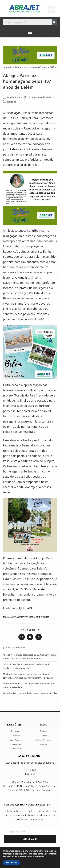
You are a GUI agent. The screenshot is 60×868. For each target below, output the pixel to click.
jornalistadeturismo (39, 617)
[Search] (54, 22)
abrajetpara (22, 617)
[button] (30, 32)
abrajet (12, 617)
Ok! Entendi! (11, 862)
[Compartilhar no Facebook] (30, 637)
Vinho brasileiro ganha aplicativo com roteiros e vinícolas (30, 693)
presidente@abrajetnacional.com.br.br (30, 778)
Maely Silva (13, 97)
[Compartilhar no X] (38, 637)
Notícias (11, 101)
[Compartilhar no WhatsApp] (21, 637)
